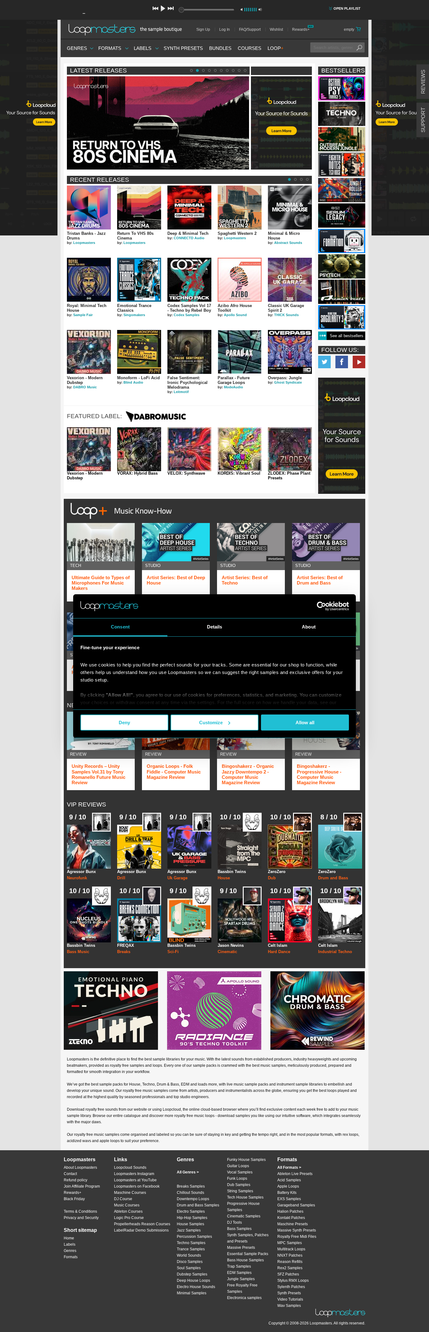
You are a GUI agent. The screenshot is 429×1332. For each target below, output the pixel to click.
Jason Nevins (231, 945)
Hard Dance (279, 951)
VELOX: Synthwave (186, 473)
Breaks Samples (191, 1186)
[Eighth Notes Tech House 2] (341, 165)
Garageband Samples (296, 1205)
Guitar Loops (238, 1166)
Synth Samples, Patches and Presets (248, 1238)
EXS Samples (289, 1199)
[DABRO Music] (156, 422)
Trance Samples (191, 1249)
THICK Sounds (286, 315)
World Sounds (189, 1255)
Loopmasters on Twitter (324, 362)
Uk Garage (177, 878)
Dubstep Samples (192, 1274)
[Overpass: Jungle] (290, 352)
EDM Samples (239, 1272)
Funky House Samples (246, 1159)
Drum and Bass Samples (198, 1205)
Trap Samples (239, 1266)
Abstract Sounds (288, 243)
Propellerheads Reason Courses (142, 1224)
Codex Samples (186, 315)
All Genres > (188, 1172)
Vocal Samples (240, 1172)
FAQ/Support (250, 29)
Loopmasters (84, 243)
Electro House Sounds (196, 1287)
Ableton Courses (128, 1211)
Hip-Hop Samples (192, 1218)
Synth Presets (183, 48)
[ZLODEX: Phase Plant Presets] (290, 449)
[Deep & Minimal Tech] (189, 207)
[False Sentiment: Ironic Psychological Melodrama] (189, 352)
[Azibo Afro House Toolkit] (240, 280)
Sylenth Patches (291, 1287)
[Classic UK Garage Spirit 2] (290, 280)
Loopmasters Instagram (134, 1174)
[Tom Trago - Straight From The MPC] (240, 847)
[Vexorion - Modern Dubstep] (89, 352)
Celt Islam (277, 945)
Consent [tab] (120, 626)
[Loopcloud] (28, 128)
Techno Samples (191, 1243)
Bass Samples (239, 1229)
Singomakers (134, 315)
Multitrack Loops (291, 1249)
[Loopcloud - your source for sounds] (281, 91)
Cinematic (227, 951)
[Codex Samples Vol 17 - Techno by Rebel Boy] (189, 280)
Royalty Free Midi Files (296, 1236)
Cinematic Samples (243, 1216)
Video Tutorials (290, 1299)
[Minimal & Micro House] (290, 207)
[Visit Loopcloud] (341, 436)
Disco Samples (190, 1261)
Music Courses (126, 1205)
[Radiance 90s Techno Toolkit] (214, 1010)
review (78, 754)
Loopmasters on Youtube (359, 362)
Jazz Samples (189, 1230)
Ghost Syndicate (288, 382)
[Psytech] (341, 266)
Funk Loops (237, 1178)
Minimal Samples (191, 1293)
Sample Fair (83, 315)
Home (69, 1238)
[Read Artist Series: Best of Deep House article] (176, 542)
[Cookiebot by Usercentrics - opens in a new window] (321, 606)
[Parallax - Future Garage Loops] (240, 352)
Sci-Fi (173, 951)
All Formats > (289, 1167)
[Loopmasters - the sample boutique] (127, 29)
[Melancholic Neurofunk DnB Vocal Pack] (89, 847)
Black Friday (74, 1199)
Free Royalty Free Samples (242, 1288)
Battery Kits (286, 1192)
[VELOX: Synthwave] (189, 449)
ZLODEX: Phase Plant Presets (289, 475)
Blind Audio (133, 382)
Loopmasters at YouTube (135, 1180)
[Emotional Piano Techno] (111, 1010)
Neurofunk (77, 878)
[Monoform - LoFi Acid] (139, 352)
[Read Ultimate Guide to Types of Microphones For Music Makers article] (101, 542)
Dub (272, 878)
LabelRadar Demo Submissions (141, 1230)
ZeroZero (276, 871)
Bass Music (78, 951)
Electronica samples (244, 1298)
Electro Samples (191, 1211)
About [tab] (309, 626)
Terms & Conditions (80, 1211)
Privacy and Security (81, 1218)
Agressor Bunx (81, 871)
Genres (77, 48)
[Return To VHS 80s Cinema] (139, 207)
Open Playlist (347, 8)
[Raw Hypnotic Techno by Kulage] (341, 114)
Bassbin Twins (232, 871)
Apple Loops (288, 1186)
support (423, 119)
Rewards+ (301, 29)
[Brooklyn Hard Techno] (340, 920)
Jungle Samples (241, 1279)
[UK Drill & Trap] (139, 847)
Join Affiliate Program (82, 1186)
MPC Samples (289, 1243)
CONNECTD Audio (189, 238)
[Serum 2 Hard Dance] (290, 920)
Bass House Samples (245, 1260)
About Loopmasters (80, 1167)
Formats (109, 48)
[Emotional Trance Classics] (139, 280)
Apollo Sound (235, 315)
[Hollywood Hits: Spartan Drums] (240, 920)
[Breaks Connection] (139, 920)
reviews (423, 82)
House (224, 878)
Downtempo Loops (193, 1199)
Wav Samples (289, 1305)
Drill (121, 878)
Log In (224, 29)
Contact (70, 1174)
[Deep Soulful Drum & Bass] (340, 847)
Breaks (123, 951)
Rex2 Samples (289, 1268)
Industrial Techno (335, 951)
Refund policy (75, 1180)
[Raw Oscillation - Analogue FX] (189, 920)
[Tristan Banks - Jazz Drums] (89, 207)
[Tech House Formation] (341, 241)
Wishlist (276, 29)
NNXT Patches (289, 1255)
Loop (276, 48)
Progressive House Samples (243, 1206)
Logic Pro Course (129, 1218)
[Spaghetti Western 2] (240, 207)
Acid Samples (289, 1180)
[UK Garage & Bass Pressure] (189, 847)
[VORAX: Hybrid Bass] (139, 449)
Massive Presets (241, 1247)
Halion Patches (290, 1211)
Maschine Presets (292, 1224)
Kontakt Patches (291, 1218)
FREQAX (125, 945)
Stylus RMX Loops (293, 1280)
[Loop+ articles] (119, 520)
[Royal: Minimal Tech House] (89, 280)
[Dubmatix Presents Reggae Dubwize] (290, 847)
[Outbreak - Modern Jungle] (341, 139)
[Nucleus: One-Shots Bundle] (89, 920)
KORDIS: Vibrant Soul (239, 473)
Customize (211, 722)
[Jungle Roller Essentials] (341, 190)
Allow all (305, 722)
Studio (152, 565)
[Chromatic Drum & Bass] (317, 1010)
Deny (124, 722)
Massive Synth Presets (296, 1230)
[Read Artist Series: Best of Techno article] (251, 542)
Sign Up (203, 29)
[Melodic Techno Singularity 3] (341, 317)
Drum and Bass (333, 878)
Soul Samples (189, 1268)
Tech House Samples (245, 1197)
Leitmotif (181, 392)
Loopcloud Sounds (130, 1167)
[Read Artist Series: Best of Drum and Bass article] (326, 542)
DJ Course (123, 1199)
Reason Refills (289, 1261)
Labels (142, 48)
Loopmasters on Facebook (341, 362)
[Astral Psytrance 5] (341, 88)
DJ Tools (234, 1222)
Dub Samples (238, 1185)
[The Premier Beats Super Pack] (341, 292)
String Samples (240, 1191)
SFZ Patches (288, 1274)
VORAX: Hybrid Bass (137, 473)
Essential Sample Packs (247, 1254)
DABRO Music (85, 387)
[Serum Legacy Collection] (341, 215)
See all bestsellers (346, 335)
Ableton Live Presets (294, 1174)
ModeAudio (233, 387)
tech (75, 565)
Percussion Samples (194, 1236)
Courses (249, 48)
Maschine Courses (130, 1192)
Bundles (220, 48)
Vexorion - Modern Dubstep (85, 475)
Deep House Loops (193, 1280)
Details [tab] (214, 626)
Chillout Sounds (190, 1192)
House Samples (190, 1224)
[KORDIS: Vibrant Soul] (240, 449)
